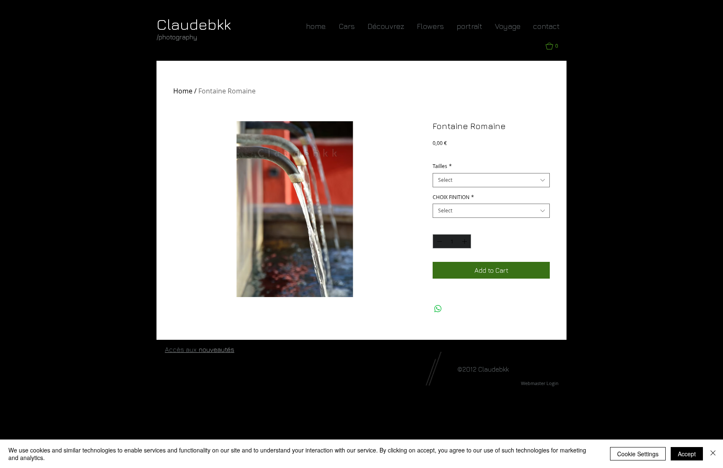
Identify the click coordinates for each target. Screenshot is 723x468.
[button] (556, 46)
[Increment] (465, 241)
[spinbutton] (452, 241)
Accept (687, 454)
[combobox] (491, 180)
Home (182, 91)
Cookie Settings (638, 454)
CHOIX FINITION (453, 197)
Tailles (442, 166)
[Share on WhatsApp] (438, 309)
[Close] (713, 453)
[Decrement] (438, 241)
